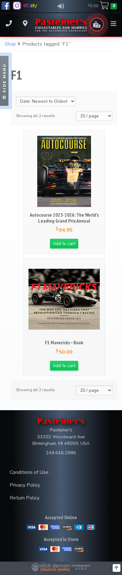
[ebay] (30, 5)
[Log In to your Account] (60, 6)
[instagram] (17, 5)
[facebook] (5, 5)
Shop (10, 44)
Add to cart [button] (64, 244)
